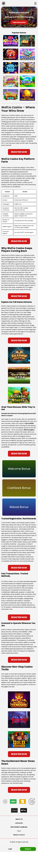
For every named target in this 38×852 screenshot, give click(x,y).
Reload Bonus (19, 507)
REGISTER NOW (19, 151)
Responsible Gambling (19, 827)
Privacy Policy (19, 835)
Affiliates (19, 823)
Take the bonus (19, 22)
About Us (19, 819)
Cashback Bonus (19, 488)
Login (10, 849)
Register (28, 849)
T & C (19, 831)
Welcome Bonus (19, 469)
